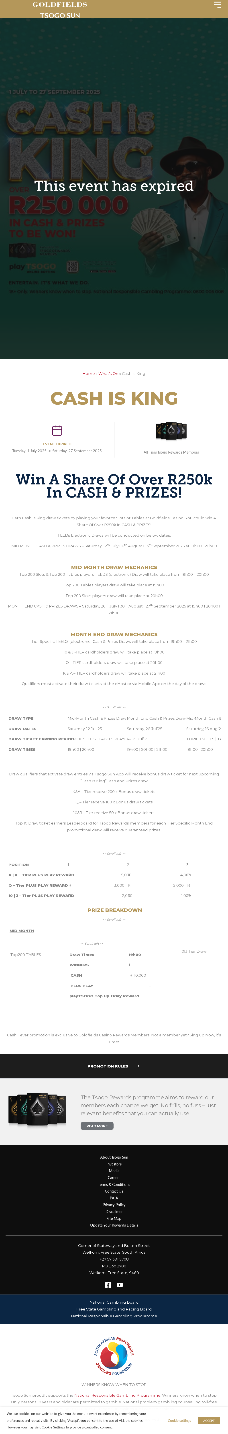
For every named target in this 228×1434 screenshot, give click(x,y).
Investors (114, 1164)
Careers (114, 1177)
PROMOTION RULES (108, 1066)
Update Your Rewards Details (114, 1225)
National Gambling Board (114, 1302)
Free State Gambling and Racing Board (114, 1309)
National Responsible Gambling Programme (114, 1316)
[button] (114, 1066)
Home (89, 373)
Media (114, 1170)
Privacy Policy (114, 1204)
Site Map (114, 1218)
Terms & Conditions (114, 1184)
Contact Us (114, 1191)
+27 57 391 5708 (114, 1259)
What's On (108, 373)
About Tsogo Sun (114, 1157)
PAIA (114, 1198)
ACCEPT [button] (209, 1420)
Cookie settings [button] (179, 1420)
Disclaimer (114, 1211)
